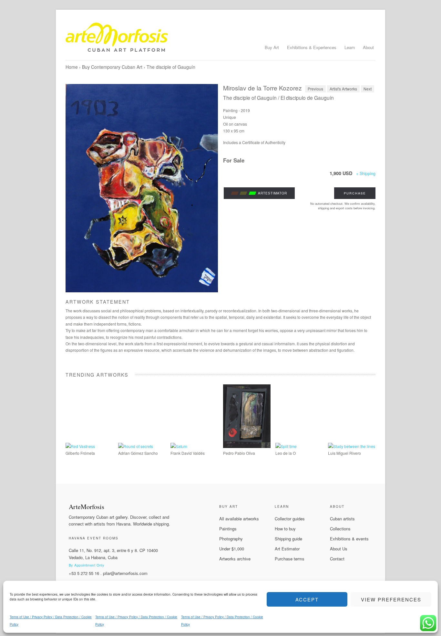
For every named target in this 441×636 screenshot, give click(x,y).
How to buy (285, 529)
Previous (315, 88)
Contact (337, 559)
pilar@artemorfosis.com (125, 573)
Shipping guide (288, 539)
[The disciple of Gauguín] (142, 188)
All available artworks (239, 519)
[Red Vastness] (80, 446)
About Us (338, 549)
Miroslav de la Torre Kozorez (262, 87)
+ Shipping (365, 173)
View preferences (391, 599)
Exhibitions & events (349, 539)
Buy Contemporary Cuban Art (112, 67)
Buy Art (272, 47)
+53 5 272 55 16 (84, 573)
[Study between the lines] (351, 446)
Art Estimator (287, 549)
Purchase (355, 193)
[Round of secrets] (135, 446)
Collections (340, 529)
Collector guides (290, 519)
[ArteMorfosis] (220, 40)
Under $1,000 (231, 549)
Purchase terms (289, 559)
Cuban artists (342, 519)
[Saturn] (178, 446)
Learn (349, 47)
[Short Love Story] (247, 446)
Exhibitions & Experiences (311, 47)
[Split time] (286, 446)
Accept (307, 599)
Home (72, 67)
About (368, 47)
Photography (231, 539)
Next (368, 88)
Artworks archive (235, 559)
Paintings (228, 529)
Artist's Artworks (343, 88)
